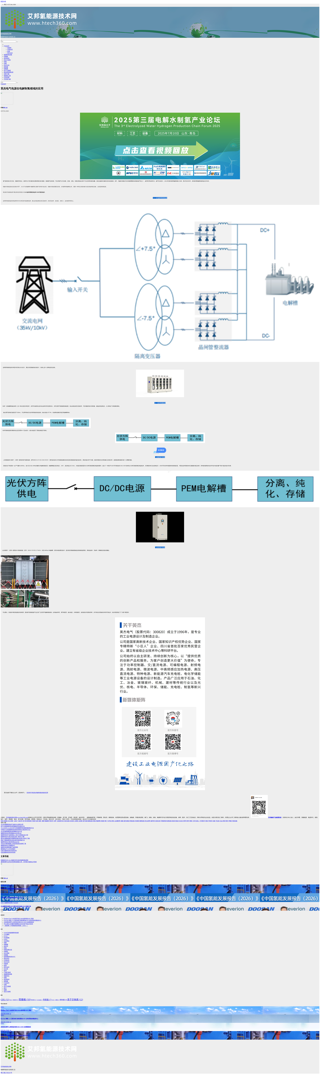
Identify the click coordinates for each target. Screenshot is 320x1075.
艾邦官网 (6, 77)
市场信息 (10, 49)
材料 (187, 821)
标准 (5, 970)
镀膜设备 (90, 821)
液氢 (5, 977)
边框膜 (59, 821)
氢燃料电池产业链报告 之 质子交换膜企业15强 (14, 835)
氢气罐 (85, 821)
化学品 (110, 821)
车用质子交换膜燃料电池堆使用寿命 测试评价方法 (15, 829)
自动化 (181, 821)
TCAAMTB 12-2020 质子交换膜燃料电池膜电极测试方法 (17, 828)
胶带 (184, 821)
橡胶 (43, 821)
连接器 (102, 821)
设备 (5, 63)
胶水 (62, 821)
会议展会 (6, 941)
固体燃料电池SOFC (9, 956)
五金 (221, 821)
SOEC (2, 903)
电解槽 (98, 821)
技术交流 (6, 65)
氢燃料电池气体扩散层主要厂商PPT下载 (12, 836)
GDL (5, 999)
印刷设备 (234, 821)
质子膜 (25, 821)
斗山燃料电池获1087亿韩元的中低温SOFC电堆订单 (16, 906)
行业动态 (6, 46)
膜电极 (6, 67)
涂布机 (72, 821)
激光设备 (67, 821)
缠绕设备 (142, 821)
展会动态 (6, 958)
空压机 (218, 821)
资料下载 (6, 74)
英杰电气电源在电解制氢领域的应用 (37, 792)
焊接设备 (132, 821)
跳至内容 (3, 1)
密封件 (51, 821)
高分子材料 (7, 60)
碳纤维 (153, 821)
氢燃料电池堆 (8, 54)
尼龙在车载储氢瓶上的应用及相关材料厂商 (13, 843)
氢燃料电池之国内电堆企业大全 (10, 842)
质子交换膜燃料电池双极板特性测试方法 (13, 826)
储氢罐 (6, 68)
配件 (227, 821)
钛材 (37, 821)
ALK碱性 (3, 885)
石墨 (55, 821)
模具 (224, 821)
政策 (8, 51)
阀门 (106, 821)
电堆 (2, 821)
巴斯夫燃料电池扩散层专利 (9, 850)
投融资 (9, 47)
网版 (230, 821)
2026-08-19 (4, 1013)
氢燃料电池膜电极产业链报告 (9, 847)
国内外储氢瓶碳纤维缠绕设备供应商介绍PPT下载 (15, 838)
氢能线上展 (7, 75)
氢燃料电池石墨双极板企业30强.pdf (11, 833)
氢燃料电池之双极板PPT (8, 845)
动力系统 (10, 821)
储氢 (122, 821)
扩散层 (33, 821)
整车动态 (10, 53)
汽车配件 (202, 821)
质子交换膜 (7, 70)
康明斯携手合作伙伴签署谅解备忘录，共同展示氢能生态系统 (19, 862)
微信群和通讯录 (8, 72)
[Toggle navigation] (1, 40)
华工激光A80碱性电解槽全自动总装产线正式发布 (15, 888)
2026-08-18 (4, 1039)
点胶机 (76, 821)
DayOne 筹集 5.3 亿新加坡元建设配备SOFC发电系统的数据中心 (22, 920)
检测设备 (169, 821)
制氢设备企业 (8, 949)
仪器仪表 (157, 821)
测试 (206, 821)
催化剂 (20, 821)
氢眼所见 (6, 976)
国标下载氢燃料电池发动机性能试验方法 (13, 840)
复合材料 (147, 821)
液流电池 (6, 58)
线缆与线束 (175, 821)
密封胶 (33, 1000)
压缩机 (81, 821)
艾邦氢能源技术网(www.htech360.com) (17, 817)
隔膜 (5, 990)
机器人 (197, 821)
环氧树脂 (163, 821)
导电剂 (210, 821)
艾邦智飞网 (7, 79)
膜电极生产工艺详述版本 (8, 849)
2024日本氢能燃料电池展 (11, 932)
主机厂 (16, 821)
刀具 (193, 821)
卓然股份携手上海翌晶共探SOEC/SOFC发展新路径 (19, 922)
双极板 (6, 56)
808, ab (5, 107)
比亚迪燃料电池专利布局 (8, 852)
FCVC (6, 936)
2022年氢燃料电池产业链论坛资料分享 (12, 824)
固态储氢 (126, 821)
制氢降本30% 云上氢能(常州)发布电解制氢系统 (14, 860)
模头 (113, 821)
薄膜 (190, 821)
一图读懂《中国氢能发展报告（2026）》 (13, 897)
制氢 (5, 61)
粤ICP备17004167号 (6, 1072)
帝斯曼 (47, 1000)
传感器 (137, 821)
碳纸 (40, 821)
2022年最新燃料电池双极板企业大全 (11, 831)
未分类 (6, 969)
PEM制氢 (6, 937)
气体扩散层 (7, 972)
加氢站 (6, 951)
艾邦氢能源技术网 (6, 33)
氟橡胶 (47, 821)
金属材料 (117, 821)
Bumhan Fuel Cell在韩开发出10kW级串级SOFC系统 (19, 918)
